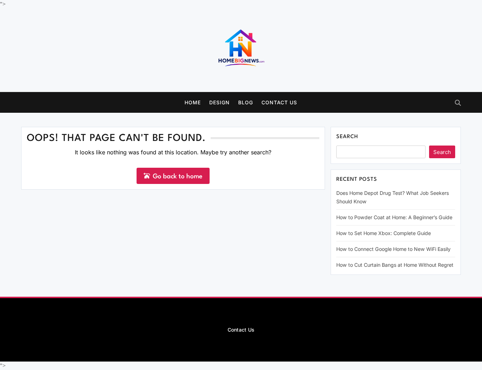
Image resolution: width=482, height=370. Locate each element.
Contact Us (279, 102)
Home (193, 102)
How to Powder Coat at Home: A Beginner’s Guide (394, 217)
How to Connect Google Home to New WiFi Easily (393, 249)
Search (347, 137)
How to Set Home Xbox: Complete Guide (383, 233)
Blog (245, 102)
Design (219, 102)
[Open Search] (458, 103)
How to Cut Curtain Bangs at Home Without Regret (394, 265)
